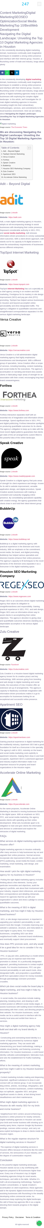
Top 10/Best (22, 25)
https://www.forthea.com (18, 410)
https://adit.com (14, 217)
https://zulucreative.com (18, 669)
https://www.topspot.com (18, 284)
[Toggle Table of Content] (28, 148)
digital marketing (33, 79)
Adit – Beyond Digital (11, 151)
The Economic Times (19, 127)
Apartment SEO (9, 174)
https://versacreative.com (19, 350)
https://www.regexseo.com (19, 596)
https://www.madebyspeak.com (21, 476)
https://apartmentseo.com (19, 737)
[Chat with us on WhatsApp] (39, 1223)
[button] (39, 4)
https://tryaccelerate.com (18, 804)
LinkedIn (14, 213)
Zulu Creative (8, 171)
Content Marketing (13, 12)
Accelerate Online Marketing (15, 177)
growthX (13, 3)
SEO (17, 17)
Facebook (15, 665)
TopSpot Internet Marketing (13, 154)
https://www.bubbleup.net (19, 539)
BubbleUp (7, 166)
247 (25, 3)
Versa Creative (9, 157)
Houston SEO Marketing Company (16, 169)
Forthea (6, 160)
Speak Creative (9, 163)
